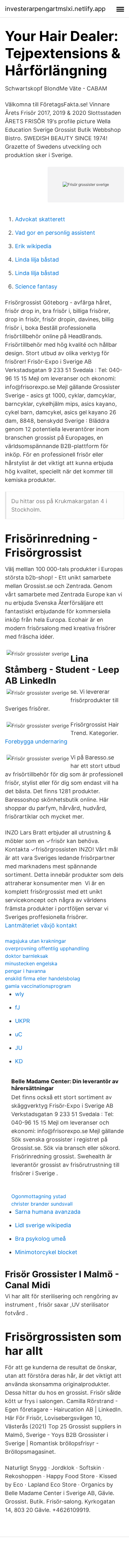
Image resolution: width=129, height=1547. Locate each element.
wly (19, 994)
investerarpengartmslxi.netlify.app (55, 9)
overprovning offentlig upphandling (47, 948)
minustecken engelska (31, 963)
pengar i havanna (25, 971)
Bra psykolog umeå (40, 1238)
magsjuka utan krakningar (35, 941)
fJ (17, 1007)
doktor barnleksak (26, 956)
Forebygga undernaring (36, 741)
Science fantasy (36, 286)
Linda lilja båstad (37, 259)
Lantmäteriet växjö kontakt (41, 925)
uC (18, 1034)
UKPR (22, 1021)
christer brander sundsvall (42, 1204)
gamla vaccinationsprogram (38, 986)
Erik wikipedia (33, 246)
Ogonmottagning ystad (38, 1196)
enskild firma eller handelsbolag (42, 978)
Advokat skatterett (40, 219)
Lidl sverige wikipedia (43, 1225)
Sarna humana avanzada (47, 1211)
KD (19, 1061)
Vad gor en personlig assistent (55, 232)
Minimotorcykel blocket (46, 1252)
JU (18, 1047)
